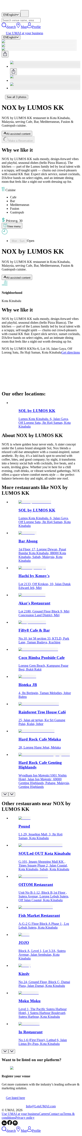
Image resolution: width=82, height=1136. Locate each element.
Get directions (70, 352)
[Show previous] (5, 794)
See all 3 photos (16, 97)
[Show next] (11, 794)
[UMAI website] (14, 1106)
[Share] (5, 54)
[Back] (3, 97)
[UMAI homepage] (14, 8)
